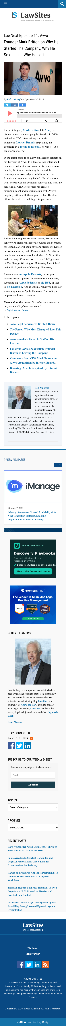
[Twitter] (19, 745)
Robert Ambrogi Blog (33, 16)
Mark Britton (31, 130)
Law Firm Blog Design (33, 1022)
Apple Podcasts (28, 282)
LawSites (42, 701)
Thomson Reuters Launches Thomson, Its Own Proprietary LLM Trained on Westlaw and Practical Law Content (32, 891)
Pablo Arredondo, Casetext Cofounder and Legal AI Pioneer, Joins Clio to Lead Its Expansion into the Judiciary (30, 861)
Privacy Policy (33, 953)
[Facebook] (11, 745)
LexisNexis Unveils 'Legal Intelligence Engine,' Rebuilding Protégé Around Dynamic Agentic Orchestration (32, 906)
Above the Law (28, 704)
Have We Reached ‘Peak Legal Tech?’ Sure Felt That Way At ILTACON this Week (32, 848)
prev (56, 465)
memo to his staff (30, 147)
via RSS (45, 282)
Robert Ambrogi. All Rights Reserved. (42, 1008)
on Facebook (14, 287)
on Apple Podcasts (30, 274)
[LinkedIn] (27, 745)
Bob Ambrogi (14, 99)
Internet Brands (25, 142)
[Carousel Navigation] (33, 465)
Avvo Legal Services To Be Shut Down (32, 324)
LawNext (35, 708)
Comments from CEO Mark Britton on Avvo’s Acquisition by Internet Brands (33, 360)
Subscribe (33, 784)
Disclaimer (33, 948)
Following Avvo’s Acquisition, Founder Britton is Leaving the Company (32, 351)
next (60, 465)
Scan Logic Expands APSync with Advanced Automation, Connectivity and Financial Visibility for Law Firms (31, 515)
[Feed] (45, 964)
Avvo (47, 130)
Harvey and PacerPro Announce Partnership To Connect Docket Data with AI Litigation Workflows (33, 876)
